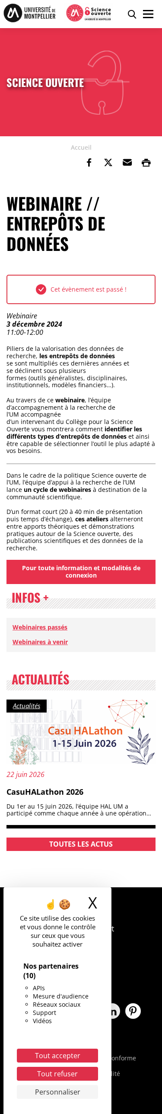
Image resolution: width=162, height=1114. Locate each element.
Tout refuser (57, 1074)
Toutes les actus (81, 844)
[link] (88, 162)
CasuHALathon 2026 (44, 792)
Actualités (26, 705)
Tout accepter (57, 1055)
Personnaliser (57, 1092)
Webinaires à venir (40, 642)
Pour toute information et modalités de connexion (81, 571)
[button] (127, 162)
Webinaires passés (40, 627)
